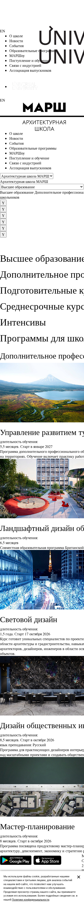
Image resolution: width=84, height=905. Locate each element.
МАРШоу (17, 55)
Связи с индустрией (25, 162)
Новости (16, 40)
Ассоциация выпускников (30, 167)
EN (2, 30)
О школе (16, 35)
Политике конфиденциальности (30, 899)
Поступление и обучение (29, 157)
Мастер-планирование (37, 826)
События (16, 45)
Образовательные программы (32, 148)
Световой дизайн (28, 619)
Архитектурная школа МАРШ (24, 181)
